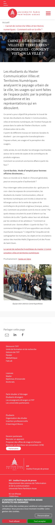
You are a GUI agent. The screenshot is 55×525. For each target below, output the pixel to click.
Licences (9, 373)
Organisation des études (16, 418)
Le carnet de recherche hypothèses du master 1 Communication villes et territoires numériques (27, 251)
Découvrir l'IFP (12, 346)
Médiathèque (11, 358)
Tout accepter (40, 521)
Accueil (5, 22)
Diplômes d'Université (15, 379)
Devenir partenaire (14, 436)
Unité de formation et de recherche (21, 349)
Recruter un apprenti (15, 439)
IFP (27, 466)
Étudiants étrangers (14, 397)
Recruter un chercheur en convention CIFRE (25, 445)
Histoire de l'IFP (13, 352)
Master (9, 376)
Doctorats (10, 382)
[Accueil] (16, 464)
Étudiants (10, 415)
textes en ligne (24, 259)
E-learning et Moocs (14, 424)
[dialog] (27, 511)
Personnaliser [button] (43, 515)
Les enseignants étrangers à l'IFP (20, 400)
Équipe (9, 355)
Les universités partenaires (17, 403)
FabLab (9, 361)
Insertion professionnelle (17, 421)
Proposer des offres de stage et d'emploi (23, 442)
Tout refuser (14, 521)
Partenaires (13, 448)
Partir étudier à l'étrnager (17, 394)
